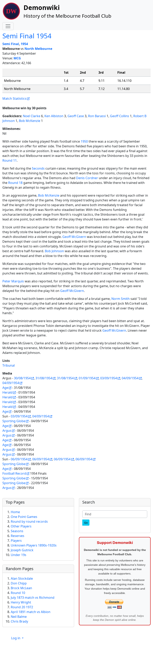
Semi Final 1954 (26, 35)
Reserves (17, 536)
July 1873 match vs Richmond (32, 597)
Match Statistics (14, 98)
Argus (6, 430)
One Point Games (24, 517)
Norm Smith (120, 298)
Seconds (38, 168)
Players (16, 540)
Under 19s (18, 555)
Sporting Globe (13, 421)
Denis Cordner (87, 178)
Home (15, 512)
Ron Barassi (97, 116)
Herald (7, 392)
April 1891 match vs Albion (30, 612)
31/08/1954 (43, 378)
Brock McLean (21, 588)
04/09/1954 (130, 378)
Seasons (17, 531)
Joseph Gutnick (22, 550)
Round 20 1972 (22, 607)
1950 (84, 141)
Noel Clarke (31, 116)
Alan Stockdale (22, 578)
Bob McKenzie (29, 121)
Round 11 (9, 160)
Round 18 (15, 183)
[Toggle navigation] (8, 26)
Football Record (14, 473)
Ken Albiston (53, 116)
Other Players (21, 526)
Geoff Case (76, 116)
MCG (17, 58)
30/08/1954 (22, 378)
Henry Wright (21, 602)
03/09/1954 (108, 378)
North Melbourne (38, 48)
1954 (24, 44)
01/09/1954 (87, 378)
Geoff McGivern (74, 237)
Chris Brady (19, 621)
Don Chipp (19, 583)
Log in (16, 638)
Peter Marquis (13, 281)
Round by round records (29, 521)
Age (5, 387)
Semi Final (10, 44)
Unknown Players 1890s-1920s (34, 545)
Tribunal (8, 365)
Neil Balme (19, 616)
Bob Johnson (54, 251)
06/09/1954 (19, 459)
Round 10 (18, 593)
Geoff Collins (119, 116)
